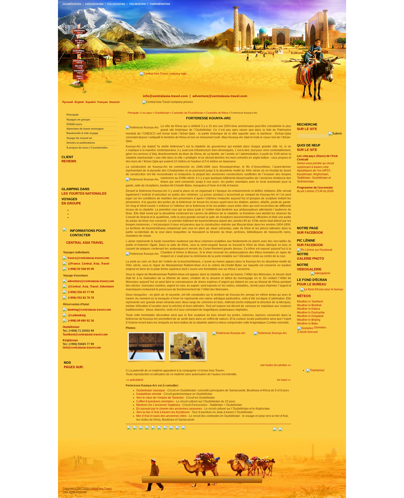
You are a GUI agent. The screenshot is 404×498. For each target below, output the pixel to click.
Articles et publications (80, 142)
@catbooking (77, 315)
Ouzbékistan (162, 112)
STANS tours (74, 124)
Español (91, 102)
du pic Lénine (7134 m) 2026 (315, 189)
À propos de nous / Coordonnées (87, 147)
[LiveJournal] (159, 428)
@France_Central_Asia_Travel (88, 263)
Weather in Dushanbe (311, 312)
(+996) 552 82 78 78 (81, 297)
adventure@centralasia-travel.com (219, 96)
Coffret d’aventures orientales (155, 401)
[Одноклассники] (147, 428)
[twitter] (153, 428)
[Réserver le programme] (213, 479)
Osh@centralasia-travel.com (82, 347)
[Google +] (165, 428)
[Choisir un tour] (179, 479)
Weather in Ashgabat (310, 316)
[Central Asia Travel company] (163, 73)
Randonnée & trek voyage (82, 133)
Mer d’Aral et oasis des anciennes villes (161, 416)
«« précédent (134, 380)
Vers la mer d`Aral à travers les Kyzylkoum (163, 412)
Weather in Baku (307, 323)
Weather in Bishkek (309, 305)
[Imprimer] (200, 479)
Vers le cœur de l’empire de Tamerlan (160, 397)
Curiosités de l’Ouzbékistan (187, 112)
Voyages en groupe (78, 119)
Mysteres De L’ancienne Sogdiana (158, 405)
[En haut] (158, 479)
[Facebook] (128, 428)
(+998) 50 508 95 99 (81, 269)
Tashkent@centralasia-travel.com (85, 334)
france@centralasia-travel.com (88, 258)
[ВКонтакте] (135, 428)
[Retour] (148, 479)
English (79, 102)
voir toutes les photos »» (275, 365)
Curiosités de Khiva (217, 112)
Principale (133, 112)
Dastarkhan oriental (148, 394)
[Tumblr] (177, 428)
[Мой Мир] (141, 428)
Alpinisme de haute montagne (85, 128)
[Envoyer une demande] (190, 479)
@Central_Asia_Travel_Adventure (91, 286)
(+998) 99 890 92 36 (81, 320)
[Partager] (169, 479)
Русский (67, 102)
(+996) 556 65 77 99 (81, 292)
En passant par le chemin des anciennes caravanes (169, 408)
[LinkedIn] (171, 428)
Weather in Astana (308, 308)
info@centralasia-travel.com (166, 96)
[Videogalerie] (320, 273)
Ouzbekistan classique (150, 390)
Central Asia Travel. (101, 488)
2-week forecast (307, 332)
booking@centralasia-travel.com (89, 309)
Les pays (146, 112)
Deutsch (114, 102)
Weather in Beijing (308, 319)
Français (102, 102)
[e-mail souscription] (287, 428)
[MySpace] (183, 428)
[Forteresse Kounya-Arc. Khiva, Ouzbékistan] (146, 362)
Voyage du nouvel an (79, 138)
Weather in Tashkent (310, 301)
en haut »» (284, 380)
